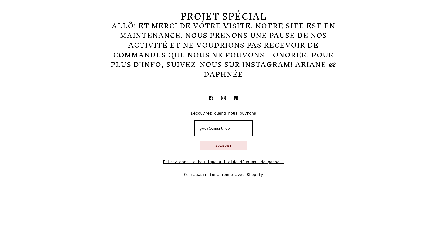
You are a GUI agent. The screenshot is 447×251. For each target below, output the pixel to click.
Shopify (255, 174)
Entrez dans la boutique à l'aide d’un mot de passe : (223, 161)
